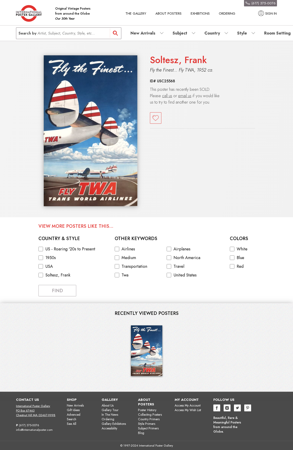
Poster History (147, 410)
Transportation (134, 266)
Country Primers (149, 419)
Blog (141, 433)
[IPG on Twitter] (237, 408)
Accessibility (109, 428)
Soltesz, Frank (178, 60)
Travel (179, 266)
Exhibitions (200, 13)
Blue (240, 258)
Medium (129, 258)
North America (187, 258)
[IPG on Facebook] (216, 408)
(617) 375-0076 (29, 425)
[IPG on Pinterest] (247, 408)
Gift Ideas (73, 410)
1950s (50, 258)
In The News (110, 414)
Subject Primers (148, 428)
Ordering (227, 13)
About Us (108, 405)
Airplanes (182, 249)
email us (184, 96)
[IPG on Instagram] (227, 408)
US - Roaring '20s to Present (70, 249)
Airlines (128, 249)
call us (167, 96)
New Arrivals (75, 405)
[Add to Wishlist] (155, 118)
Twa (125, 275)
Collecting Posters (150, 414)
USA (49, 266)
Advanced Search (73, 416)
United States (185, 275)
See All (71, 423)
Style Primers (146, 423)
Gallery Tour (110, 410)
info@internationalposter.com (34, 430)
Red (240, 266)
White (242, 249)
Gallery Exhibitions (114, 423)
